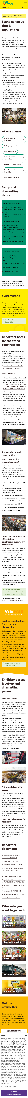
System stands (12, 891)
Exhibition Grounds (14, 865)
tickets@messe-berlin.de (11, 744)
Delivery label (11, 861)
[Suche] (25, 7)
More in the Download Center (11, 898)
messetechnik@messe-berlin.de (13, 600)
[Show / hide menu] (25, 3)
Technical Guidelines (15, 384)
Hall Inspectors (12, 876)
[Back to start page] (7, 3)
